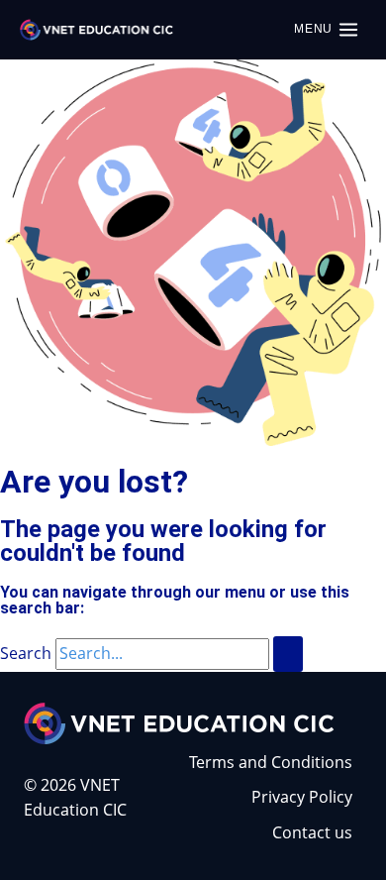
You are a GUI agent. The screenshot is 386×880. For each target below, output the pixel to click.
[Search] (288, 654)
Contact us (312, 832)
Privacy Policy (301, 797)
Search (25, 653)
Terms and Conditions (270, 762)
